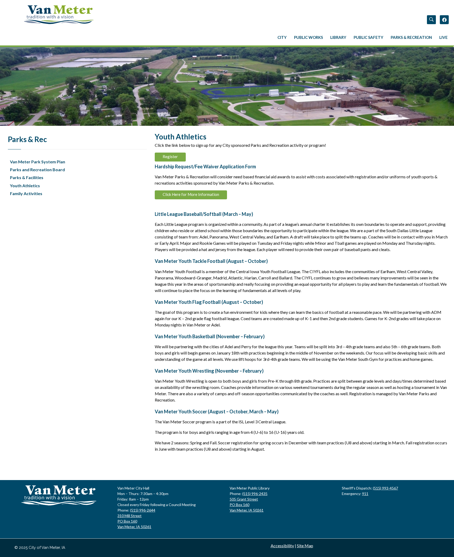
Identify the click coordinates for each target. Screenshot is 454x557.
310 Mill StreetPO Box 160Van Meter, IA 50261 (134, 521)
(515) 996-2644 (142, 510)
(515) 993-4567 (385, 488)
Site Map (305, 545)
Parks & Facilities (26, 177)
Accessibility (282, 545)
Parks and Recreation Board (37, 169)
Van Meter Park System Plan (37, 161)
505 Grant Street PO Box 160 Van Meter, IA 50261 (247, 504)
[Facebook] (444, 19)
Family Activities (26, 193)
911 (365, 493)
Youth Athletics (25, 185)
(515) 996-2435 (254, 493)
